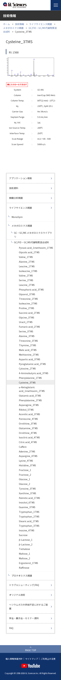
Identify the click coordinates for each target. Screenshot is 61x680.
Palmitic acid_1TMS (29, 498)
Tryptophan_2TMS (29, 516)
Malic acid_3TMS (28, 350)
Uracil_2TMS (26, 322)
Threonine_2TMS (28, 298)
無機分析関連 (16, 197)
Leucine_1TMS (27, 266)
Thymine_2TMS (27, 345)
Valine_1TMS (26, 257)
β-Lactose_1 (25, 539)
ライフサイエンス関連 (40, 24)
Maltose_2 (24, 558)
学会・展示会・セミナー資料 (24, 618)
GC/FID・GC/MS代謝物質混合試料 (31, 242)
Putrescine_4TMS (28, 418)
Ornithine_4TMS (28, 433)
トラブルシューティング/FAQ (24, 585)
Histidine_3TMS (27, 465)
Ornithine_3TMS (28, 423)
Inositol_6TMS (27, 502)
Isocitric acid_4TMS (29, 437)
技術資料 (13, 188)
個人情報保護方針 (14, 658)
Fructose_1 (25, 470)
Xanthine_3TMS (27, 493)
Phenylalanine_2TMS (30, 400)
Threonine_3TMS (28, 340)
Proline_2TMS (26, 308)
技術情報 (19, 24)
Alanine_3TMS (26, 336)
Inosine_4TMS (26, 530)
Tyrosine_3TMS (27, 488)
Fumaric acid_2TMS (29, 326)
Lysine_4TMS (26, 460)
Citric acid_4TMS (28, 442)
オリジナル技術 (17, 594)
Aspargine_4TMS (28, 456)
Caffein (23, 446)
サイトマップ (31, 658)
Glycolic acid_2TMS (29, 252)
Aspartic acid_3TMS (29, 359)
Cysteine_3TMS (27, 382)
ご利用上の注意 (48, 658)
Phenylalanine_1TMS (30, 377)
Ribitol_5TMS (26, 409)
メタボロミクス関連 (13, 28)
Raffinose (24, 567)
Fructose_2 (25, 474)
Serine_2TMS (26, 280)
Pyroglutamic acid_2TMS (32, 364)
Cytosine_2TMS (27, 368)
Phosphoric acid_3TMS (31, 289)
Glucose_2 (24, 484)
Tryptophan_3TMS (29, 525)
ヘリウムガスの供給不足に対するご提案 (28, 606)
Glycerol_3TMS (27, 294)
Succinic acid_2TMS (29, 312)
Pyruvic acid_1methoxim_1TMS (36, 247)
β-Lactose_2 (25, 544)
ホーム (6, 24)
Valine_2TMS (26, 275)
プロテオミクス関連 (22, 575)
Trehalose (24, 549)
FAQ (11, 628)
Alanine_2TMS (26, 261)
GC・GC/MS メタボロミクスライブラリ (33, 234)
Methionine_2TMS (29, 354)
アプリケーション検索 (20, 178)
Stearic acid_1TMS (29, 521)
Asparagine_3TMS (29, 405)
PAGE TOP (30, 650)
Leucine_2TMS (27, 284)
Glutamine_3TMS (28, 428)
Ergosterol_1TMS (28, 563)
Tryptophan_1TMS (29, 511)
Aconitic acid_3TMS (29, 414)
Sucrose (23, 535)
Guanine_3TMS (27, 507)
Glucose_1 (24, 479)
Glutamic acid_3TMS (30, 395)
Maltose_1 (24, 553)
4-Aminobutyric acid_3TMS (33, 373)
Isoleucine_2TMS (28, 303)
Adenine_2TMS (27, 451)
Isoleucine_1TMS (28, 271)
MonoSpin (17, 217)
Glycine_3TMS (26, 317)
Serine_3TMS (26, 331)
